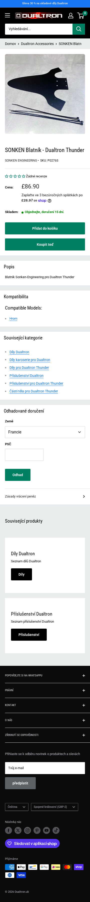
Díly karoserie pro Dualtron (30, 360)
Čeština (12, 807)
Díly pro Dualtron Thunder (29, 368)
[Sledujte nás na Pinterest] (37, 830)
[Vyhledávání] (78, 29)
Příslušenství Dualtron (27, 376)
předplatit (20, 783)
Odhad (17, 475)
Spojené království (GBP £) (50, 807)
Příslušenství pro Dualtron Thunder (36, 383)
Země (9, 421)
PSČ (8, 444)
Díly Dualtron (19, 352)
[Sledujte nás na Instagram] (27, 830)
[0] (81, 16)
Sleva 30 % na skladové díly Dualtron (45, 3)
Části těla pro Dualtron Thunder (34, 391)
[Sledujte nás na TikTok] (56, 830)
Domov (10, 44)
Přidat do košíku (45, 228)
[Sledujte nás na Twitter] (18, 830)
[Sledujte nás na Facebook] (8, 830)
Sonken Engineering (21, 160)
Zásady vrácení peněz (20, 496)
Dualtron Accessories (37, 44)
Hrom (13, 318)
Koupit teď (45, 244)
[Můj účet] (70, 15)
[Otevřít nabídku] (7, 15)
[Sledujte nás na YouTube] (46, 830)
